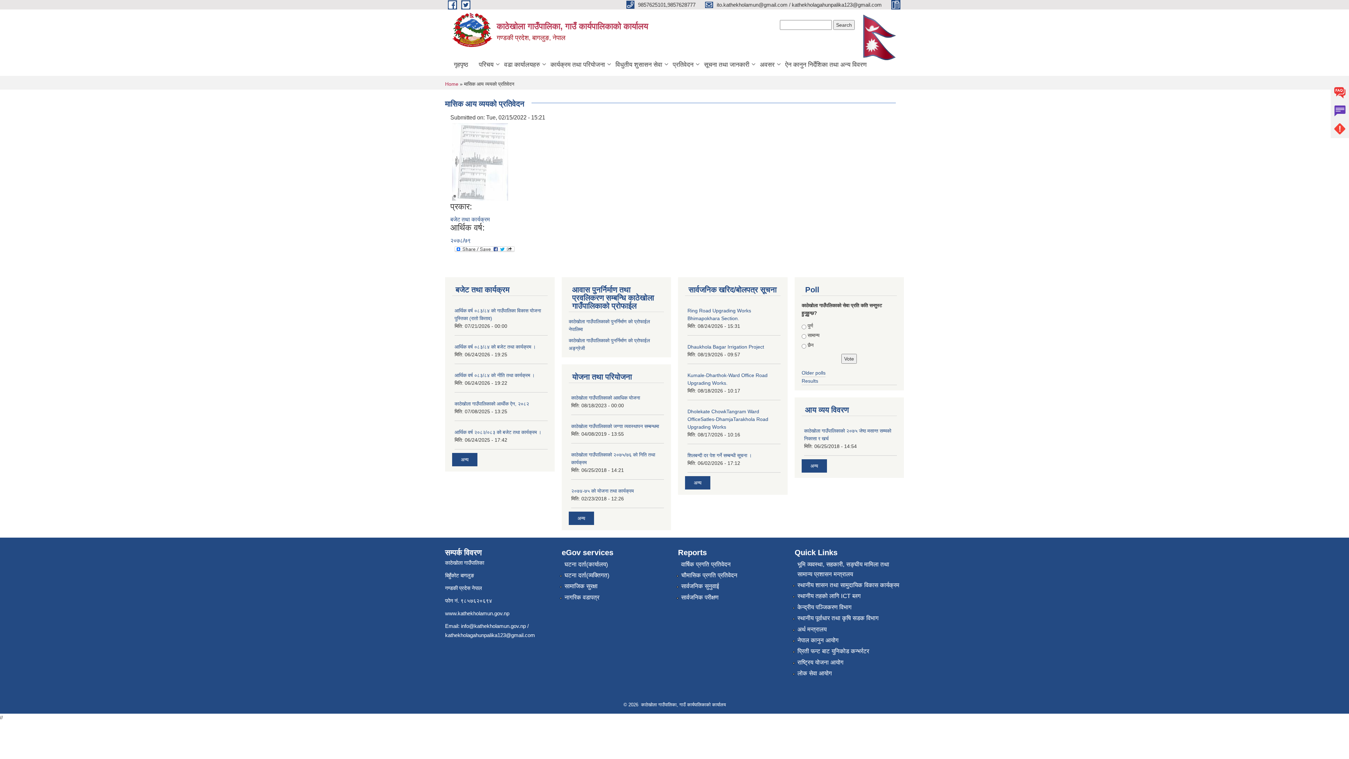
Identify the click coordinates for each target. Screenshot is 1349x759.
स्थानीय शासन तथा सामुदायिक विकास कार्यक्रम (848, 585)
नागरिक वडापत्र (582, 597)
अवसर (767, 64)
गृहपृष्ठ (461, 64)
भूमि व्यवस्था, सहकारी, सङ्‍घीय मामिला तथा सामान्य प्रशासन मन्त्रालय (843, 569)
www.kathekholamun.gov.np (477, 613)
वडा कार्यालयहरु (522, 64)
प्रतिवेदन (683, 64)
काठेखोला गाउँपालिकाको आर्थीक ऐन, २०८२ (492, 404)
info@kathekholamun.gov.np (493, 626)
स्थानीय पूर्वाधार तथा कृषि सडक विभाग (838, 618)
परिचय (486, 64)
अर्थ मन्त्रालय (812, 629)
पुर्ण (810, 326)
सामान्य (814, 335)
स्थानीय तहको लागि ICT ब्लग (829, 596)
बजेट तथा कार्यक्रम (470, 219)
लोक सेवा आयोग (814, 673)
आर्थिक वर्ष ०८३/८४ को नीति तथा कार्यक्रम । (495, 375)
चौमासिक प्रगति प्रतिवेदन (709, 575)
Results (810, 381)
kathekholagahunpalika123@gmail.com (490, 635)
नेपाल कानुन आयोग (818, 640)
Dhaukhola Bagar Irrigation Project (725, 347)
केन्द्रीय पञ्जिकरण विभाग (824, 607)
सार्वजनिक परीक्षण (699, 597)
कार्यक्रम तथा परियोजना (577, 64)
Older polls (814, 373)
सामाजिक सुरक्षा (581, 586)
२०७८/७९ (460, 241)
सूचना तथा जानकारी (726, 64)
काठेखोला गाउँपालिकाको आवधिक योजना (605, 398)
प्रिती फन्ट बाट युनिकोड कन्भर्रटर (833, 651)
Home (451, 84)
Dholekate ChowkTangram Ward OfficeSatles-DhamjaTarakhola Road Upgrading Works (727, 419)
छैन (811, 345)
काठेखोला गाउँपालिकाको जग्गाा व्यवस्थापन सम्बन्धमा (615, 426)
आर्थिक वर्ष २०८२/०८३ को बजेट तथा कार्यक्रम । (498, 432)
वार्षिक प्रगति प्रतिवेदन (706, 564)
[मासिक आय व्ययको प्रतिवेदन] (480, 161)
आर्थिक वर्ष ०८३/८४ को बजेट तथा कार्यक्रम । (495, 347)
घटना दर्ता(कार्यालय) (586, 564)
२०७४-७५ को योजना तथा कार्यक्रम (602, 491)
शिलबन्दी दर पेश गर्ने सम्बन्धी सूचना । (719, 455)
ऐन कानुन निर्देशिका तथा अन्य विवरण (826, 64)
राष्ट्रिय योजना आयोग (820, 662)
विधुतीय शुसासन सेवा (638, 64)
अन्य (465, 459)
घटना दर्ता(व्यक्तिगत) (587, 575)
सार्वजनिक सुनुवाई (700, 586)
